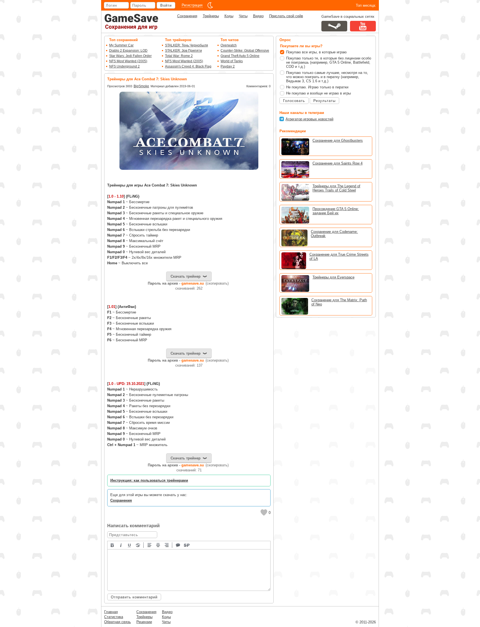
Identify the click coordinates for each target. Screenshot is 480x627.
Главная (111, 612)
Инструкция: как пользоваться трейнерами (149, 480)
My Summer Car (121, 45)
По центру (158, 544)
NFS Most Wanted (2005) (128, 61)
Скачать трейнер (186, 276)
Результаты (324, 101)
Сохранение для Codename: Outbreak (334, 234)
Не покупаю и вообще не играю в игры (318, 93)
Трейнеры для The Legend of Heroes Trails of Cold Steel (336, 188)
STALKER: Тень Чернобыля (186, 45)
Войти (166, 5)
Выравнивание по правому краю (167, 544)
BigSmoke (141, 86)
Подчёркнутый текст (129, 544)
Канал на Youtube (363, 26)
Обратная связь (117, 622)
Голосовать (294, 101)
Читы (243, 16)
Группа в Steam (334, 26)
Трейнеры (211, 16)
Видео (258, 16)
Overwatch (229, 45)
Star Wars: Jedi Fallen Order (130, 56)
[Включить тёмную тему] (210, 5)
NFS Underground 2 (124, 66)
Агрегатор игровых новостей (309, 119)
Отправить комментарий (134, 597)
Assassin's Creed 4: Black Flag (188, 66)
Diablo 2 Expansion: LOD (128, 51)
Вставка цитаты (178, 544)
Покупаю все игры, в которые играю (316, 52)
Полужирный (112, 544)
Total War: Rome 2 (179, 56)
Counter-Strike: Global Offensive (245, 51)
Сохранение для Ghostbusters (337, 140)
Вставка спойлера (187, 544)
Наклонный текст (121, 544)
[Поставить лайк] (264, 512)
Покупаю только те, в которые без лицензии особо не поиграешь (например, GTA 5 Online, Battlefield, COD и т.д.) (328, 62)
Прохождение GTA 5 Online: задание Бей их (335, 211)
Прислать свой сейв (286, 16)
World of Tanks (232, 61)
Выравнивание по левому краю (149, 544)
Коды (228, 16)
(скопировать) (217, 283)
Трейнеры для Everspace (333, 277)
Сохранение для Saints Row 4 (337, 163)
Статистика (113, 617)
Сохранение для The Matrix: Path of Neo (339, 302)
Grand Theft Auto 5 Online (240, 56)
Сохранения (187, 16)
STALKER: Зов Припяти (183, 51)
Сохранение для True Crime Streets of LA (339, 256)
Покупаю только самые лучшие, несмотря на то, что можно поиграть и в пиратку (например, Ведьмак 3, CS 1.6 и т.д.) (327, 77)
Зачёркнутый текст (138, 544)
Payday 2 (228, 66)
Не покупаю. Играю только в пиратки (317, 87)
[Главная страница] (131, 21)
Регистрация (192, 5)
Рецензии (144, 622)
